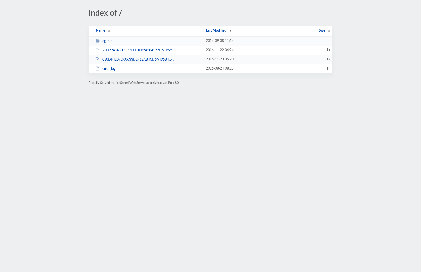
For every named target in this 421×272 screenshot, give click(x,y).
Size (322, 30)
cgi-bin (107, 41)
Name (100, 30)
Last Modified (216, 30)
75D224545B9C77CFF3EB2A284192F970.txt (137, 50)
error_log (108, 69)
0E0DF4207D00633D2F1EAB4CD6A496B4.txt (138, 59)
